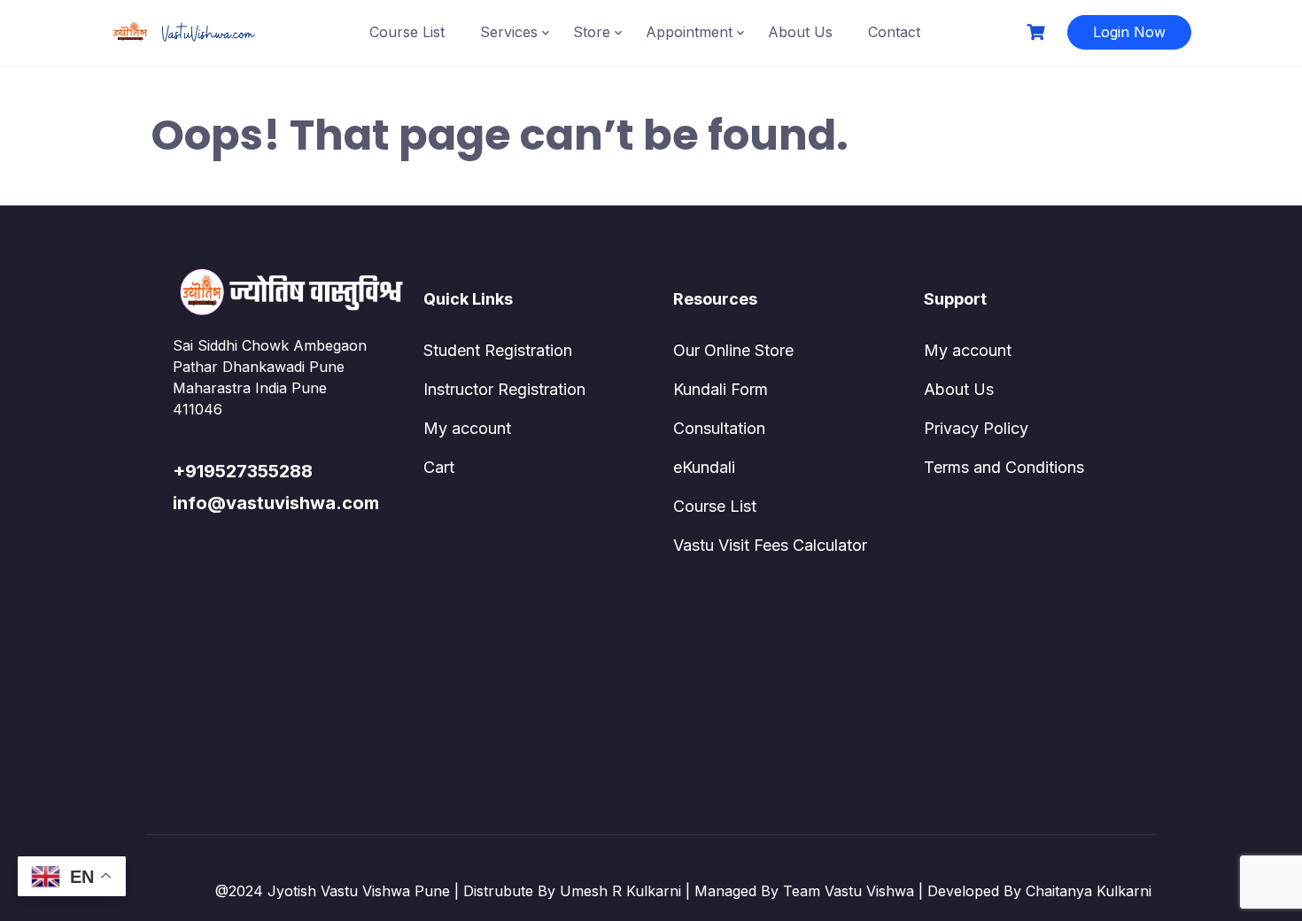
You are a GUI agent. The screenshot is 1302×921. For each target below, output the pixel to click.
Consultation (719, 428)
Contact (894, 32)
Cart (438, 467)
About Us (800, 32)
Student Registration (497, 350)
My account (467, 428)
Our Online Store (733, 350)
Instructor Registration (504, 389)
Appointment (689, 32)
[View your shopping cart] (1038, 32)
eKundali (704, 467)
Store (591, 32)
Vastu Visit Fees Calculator (770, 545)
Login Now (1129, 32)
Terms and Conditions (1004, 467)
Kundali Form (720, 389)
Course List (407, 32)
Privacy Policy (976, 428)
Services (509, 32)
